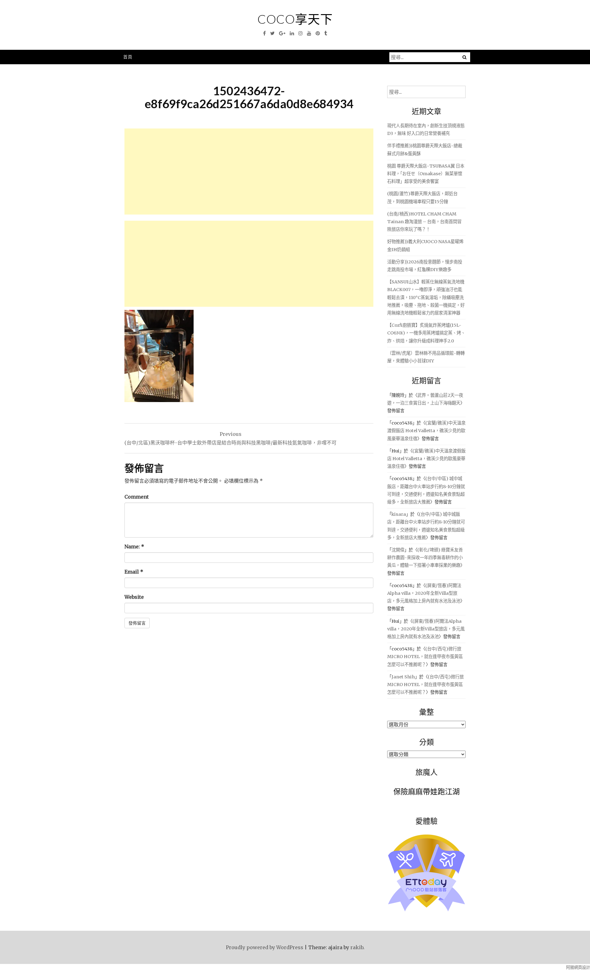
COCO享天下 (295, 19)
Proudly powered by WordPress (264, 947)
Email (133, 572)
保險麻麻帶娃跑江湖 (426, 791)
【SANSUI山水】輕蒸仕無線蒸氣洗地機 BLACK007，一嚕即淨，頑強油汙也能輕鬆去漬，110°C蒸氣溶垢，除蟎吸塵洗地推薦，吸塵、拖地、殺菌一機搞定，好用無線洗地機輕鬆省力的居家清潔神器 (426, 297)
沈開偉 (397, 550)
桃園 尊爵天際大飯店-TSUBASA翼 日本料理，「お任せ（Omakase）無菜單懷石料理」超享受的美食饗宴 (425, 173)
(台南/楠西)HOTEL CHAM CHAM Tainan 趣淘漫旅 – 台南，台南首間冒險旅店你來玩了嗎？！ (424, 221)
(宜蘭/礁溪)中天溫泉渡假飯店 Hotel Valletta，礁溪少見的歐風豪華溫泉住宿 (426, 430)
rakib (356, 947)
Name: (134, 546)
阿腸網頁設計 (578, 967)
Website (134, 597)
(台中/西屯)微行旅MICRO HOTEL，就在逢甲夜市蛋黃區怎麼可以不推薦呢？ (425, 656)
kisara (398, 514)
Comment (136, 497)
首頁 (127, 56)
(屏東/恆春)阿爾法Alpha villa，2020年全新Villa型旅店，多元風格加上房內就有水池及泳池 (424, 593)
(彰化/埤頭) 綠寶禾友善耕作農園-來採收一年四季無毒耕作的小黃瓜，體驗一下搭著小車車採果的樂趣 (425, 557)
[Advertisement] (248, 171)
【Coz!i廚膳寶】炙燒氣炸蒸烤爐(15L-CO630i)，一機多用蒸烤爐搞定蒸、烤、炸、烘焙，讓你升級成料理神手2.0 (426, 332)
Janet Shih (403, 677)
